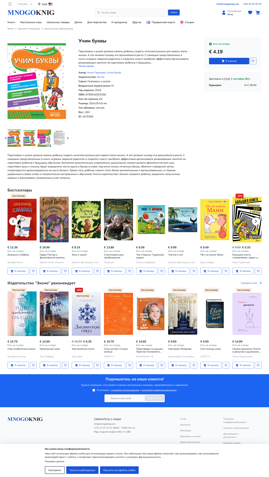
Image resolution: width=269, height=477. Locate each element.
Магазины (185, 430)
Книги (11, 22)
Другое (136, 22)
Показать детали (54, 461)
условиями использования (125, 390)
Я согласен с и (137, 390)
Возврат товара (232, 442)
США (227, 78)
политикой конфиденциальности (159, 390)
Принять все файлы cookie (119, 470)
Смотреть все (249, 282)
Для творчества (96, 22)
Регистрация (234, 11)
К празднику (119, 22)
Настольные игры (31, 22)
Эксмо (100, 76)
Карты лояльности (190, 442)
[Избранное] (250, 12)
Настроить (54, 470)
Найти (174, 12)
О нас (183, 418)
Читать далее (86, 66)
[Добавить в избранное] (253, 61)
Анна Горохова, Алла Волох (104, 72)
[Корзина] (257, 12)
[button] (68, 138)
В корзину (231, 61)
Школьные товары (58, 22)
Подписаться (154, 398)
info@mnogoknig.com (227, 4)
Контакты (185, 424)
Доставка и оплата (190, 436)
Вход (230, 14)
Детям (78, 22)
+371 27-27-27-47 (252, 4)
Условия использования (236, 428)
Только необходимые (82, 470)
